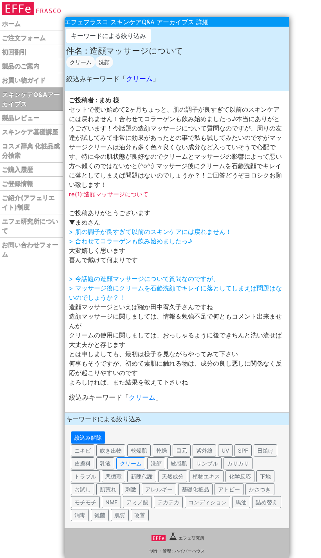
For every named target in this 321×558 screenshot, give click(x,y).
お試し (82, 489)
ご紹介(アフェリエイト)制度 (28, 202)
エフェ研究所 (191, 538)
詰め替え (267, 502)
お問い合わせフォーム (30, 249)
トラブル (85, 476)
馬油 (241, 502)
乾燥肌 (139, 450)
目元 (181, 450)
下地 (265, 476)
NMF (111, 502)
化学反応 (240, 476)
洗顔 (104, 62)
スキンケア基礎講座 (30, 132)
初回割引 (14, 52)
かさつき (260, 489)
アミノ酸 (137, 502)
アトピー (229, 489)
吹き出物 (111, 450)
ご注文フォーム (24, 38)
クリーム (81, 62)
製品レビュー (21, 118)
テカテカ (168, 502)
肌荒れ (108, 489)
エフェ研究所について (30, 226)
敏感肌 (179, 463)
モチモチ (85, 502)
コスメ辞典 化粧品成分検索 (31, 150)
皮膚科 (82, 463)
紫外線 (204, 450)
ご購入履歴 (17, 170)
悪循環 (113, 476)
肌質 (119, 515)
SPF (243, 450)
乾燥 (161, 450)
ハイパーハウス (190, 551)
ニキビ (82, 450)
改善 (139, 515)
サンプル (207, 463)
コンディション (207, 502)
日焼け (265, 450)
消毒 (79, 515)
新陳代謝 (142, 476)
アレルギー (159, 489)
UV (225, 450)
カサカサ (238, 463)
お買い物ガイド (24, 80)
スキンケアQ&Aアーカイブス (31, 99)
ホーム (11, 24)
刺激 (130, 489)
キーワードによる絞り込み (108, 36)
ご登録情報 (17, 184)
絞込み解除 (88, 437)
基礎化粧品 (195, 489)
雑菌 (99, 515)
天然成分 (173, 476)
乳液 (105, 463)
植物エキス (206, 476)
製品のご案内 (21, 66)
